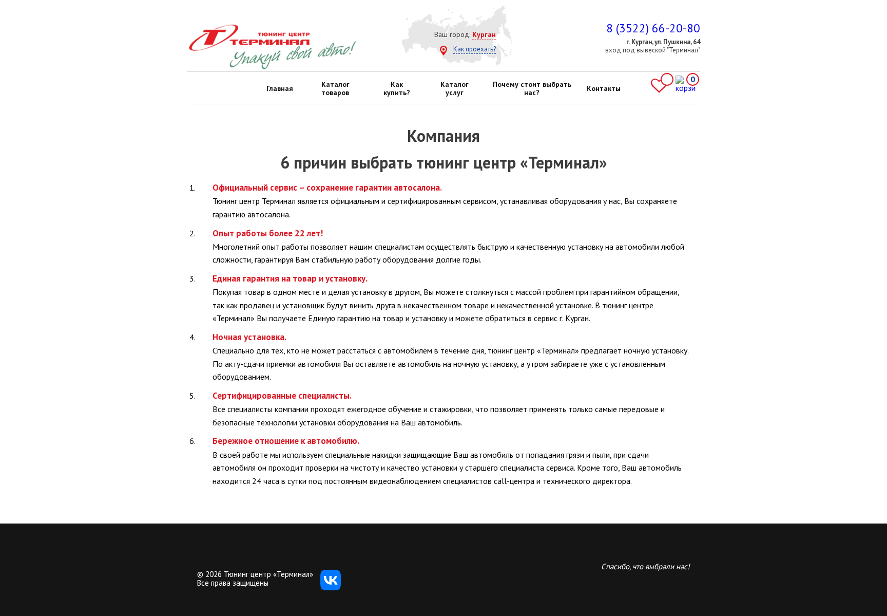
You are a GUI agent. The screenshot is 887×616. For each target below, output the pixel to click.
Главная (279, 88)
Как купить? (396, 88)
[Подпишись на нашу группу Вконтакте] (330, 587)
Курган (484, 34)
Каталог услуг (454, 88)
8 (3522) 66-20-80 (653, 28)
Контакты (604, 88)
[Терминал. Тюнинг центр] (272, 67)
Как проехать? (474, 49)
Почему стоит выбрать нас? (532, 88)
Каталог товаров (335, 88)
